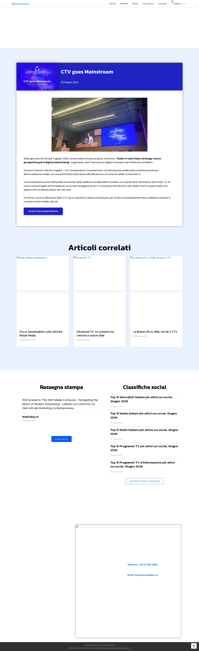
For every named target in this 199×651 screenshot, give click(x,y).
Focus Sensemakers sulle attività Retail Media (41, 333)
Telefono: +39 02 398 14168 (142, 564)
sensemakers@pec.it (143, 589)
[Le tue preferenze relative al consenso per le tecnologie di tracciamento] (194, 646)
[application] (183, 3)
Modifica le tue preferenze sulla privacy (112, 648)
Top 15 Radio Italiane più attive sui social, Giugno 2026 (144, 432)
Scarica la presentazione (43, 211)
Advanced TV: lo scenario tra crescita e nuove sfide (95, 333)
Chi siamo (148, 3)
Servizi (112, 3)
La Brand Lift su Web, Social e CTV (155, 331)
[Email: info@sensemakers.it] (129, 570)
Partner (124, 3)
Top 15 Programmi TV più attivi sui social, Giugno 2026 (144, 448)
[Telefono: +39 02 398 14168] (129, 560)
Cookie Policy (88, 648)
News (135, 3)
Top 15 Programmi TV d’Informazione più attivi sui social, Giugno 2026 (142, 464)
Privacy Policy (75, 648)
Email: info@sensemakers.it (142, 575)
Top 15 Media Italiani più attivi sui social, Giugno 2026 (143, 415)
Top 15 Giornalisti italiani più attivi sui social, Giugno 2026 (141, 399)
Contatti (162, 3)
